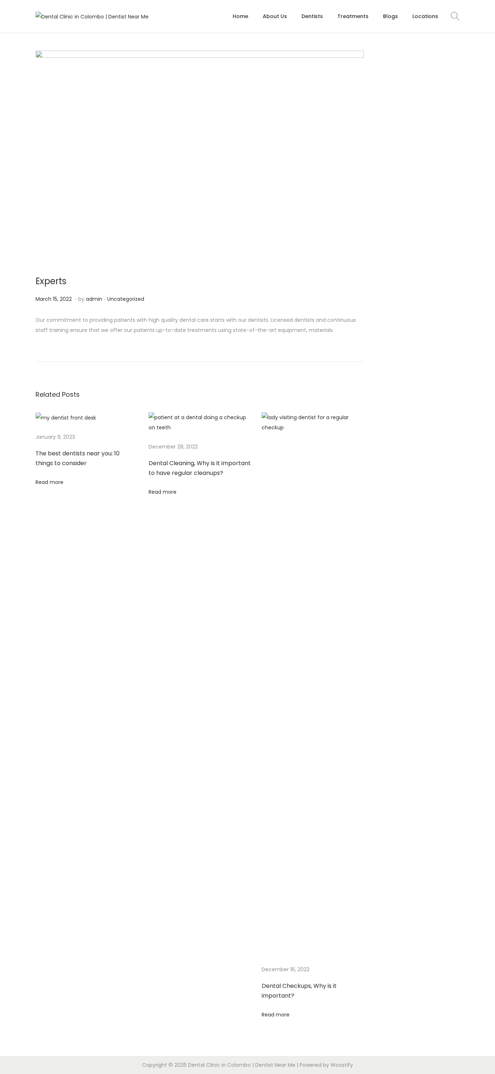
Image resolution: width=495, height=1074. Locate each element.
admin (94, 299)
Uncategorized (125, 299)
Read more (49, 482)
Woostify (341, 1065)
